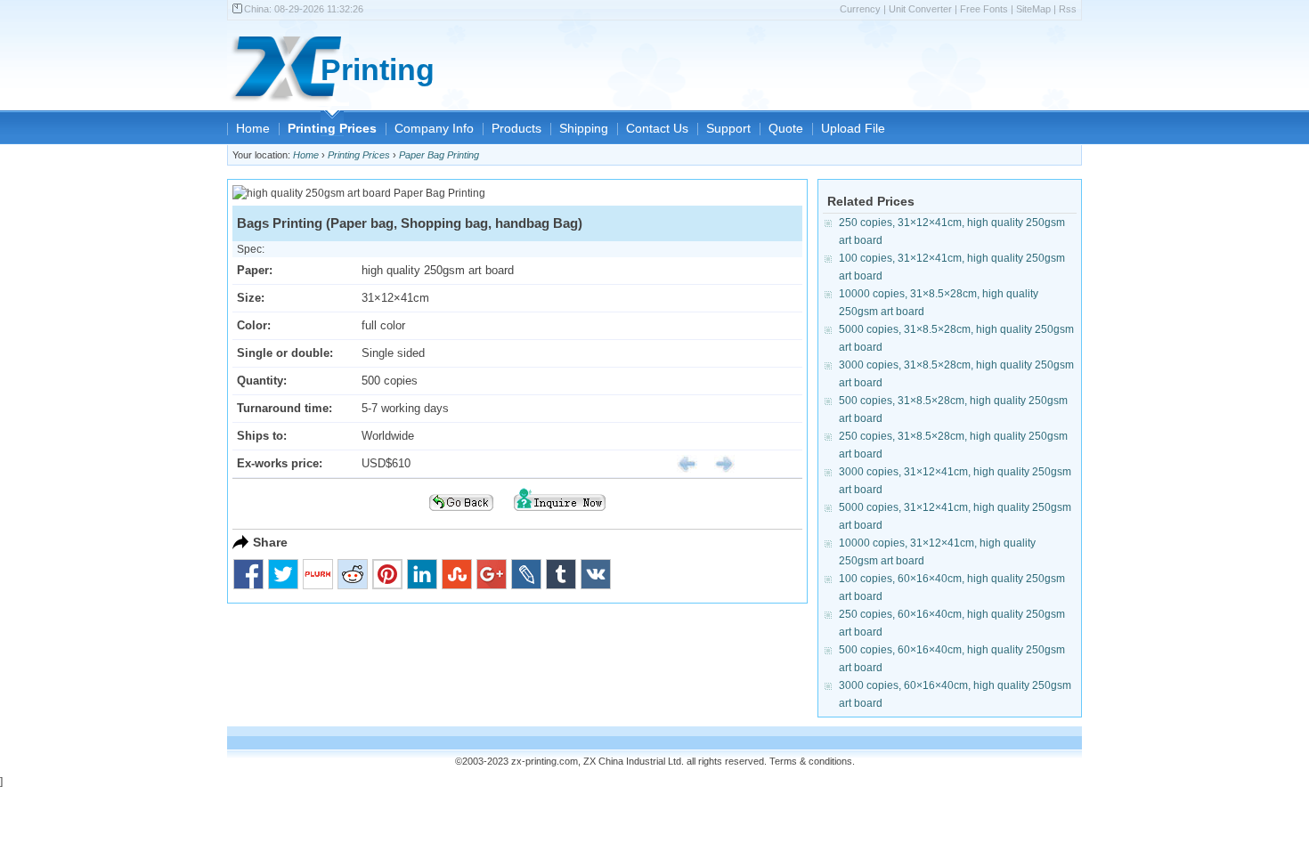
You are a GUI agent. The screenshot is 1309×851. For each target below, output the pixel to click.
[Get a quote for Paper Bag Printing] (559, 516)
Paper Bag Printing (439, 155)
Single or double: (285, 353)
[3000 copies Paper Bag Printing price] (718, 463)
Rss (1068, 9)
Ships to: (262, 435)
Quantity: (262, 380)
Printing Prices (332, 128)
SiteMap (1033, 9)
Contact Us (657, 128)
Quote (785, 128)
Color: (254, 325)
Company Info (434, 128)
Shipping (583, 128)
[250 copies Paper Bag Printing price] (680, 463)
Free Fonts (984, 9)
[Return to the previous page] (461, 516)
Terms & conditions (810, 761)
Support (728, 128)
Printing (378, 69)
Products (516, 128)
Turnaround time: (284, 408)
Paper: (254, 270)
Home (253, 128)
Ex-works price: (279, 463)
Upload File (853, 128)
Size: (250, 297)
